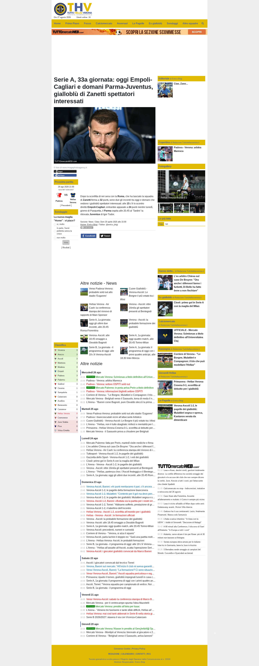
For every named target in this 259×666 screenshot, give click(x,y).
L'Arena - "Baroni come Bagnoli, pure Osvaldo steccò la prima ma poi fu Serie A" (128, 402)
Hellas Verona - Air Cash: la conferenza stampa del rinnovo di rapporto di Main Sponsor (132, 450)
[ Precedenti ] (66, 205)
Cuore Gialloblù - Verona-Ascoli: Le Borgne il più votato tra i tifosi (120, 420)
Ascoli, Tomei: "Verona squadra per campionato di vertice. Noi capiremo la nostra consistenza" (136, 584)
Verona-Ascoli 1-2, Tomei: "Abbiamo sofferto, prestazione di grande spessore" (127, 504)
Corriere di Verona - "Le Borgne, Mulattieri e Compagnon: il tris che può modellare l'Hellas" (134, 395)
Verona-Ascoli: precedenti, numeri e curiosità (110, 529)
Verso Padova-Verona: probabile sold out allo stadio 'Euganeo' (101, 292)
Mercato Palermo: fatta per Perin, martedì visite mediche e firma (119, 443)
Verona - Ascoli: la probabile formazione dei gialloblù (142, 323)
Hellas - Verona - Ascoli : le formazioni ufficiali (110, 515)
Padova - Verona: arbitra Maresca (104, 380)
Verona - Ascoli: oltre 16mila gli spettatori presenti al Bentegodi (140, 308)
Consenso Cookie (122, 649)
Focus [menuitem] (87, 23)
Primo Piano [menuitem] (72, 23)
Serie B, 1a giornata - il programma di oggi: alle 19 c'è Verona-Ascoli (101, 351)
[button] (66, 242)
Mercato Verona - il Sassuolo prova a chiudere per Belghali (117, 431)
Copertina (164, 142)
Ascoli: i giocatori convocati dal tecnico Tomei (110, 562)
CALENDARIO (127, 654)
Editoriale (164, 78)
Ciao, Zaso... (181, 83)
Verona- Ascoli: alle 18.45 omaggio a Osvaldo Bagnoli (99, 339)
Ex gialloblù (166, 297)
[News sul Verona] (73, 9)
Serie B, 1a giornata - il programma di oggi (108, 588)
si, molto (60, 224)
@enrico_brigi (112, 224)
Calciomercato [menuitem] (104, 23)
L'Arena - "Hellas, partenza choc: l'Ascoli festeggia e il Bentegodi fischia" (124, 471)
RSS (149, 654)
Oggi (161, 224)
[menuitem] (202, 23)
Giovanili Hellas (167, 373)
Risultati (66, 247)
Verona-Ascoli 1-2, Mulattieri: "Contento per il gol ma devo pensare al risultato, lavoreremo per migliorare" (142, 494)
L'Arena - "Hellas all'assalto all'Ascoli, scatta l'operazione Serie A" (121, 547)
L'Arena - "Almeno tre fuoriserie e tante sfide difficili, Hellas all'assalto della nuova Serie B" (134, 610)
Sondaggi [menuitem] (172, 23)
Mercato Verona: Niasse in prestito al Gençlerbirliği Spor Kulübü (125, 628)
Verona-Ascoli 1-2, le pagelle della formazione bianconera (117, 490)
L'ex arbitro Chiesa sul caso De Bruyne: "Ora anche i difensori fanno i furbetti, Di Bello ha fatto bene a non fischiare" (147, 446)
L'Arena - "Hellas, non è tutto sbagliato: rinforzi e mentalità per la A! (121, 424)
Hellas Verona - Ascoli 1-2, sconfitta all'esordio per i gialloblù (118, 512)
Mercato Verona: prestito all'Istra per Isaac (113, 606)
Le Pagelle (164, 400)
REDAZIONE (114, 654)
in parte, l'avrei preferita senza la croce (64, 231)
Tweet (106, 236)
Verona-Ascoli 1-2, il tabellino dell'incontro (108, 508)
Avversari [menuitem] (122, 23)
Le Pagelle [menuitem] (138, 23)
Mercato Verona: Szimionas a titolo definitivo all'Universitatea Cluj (126, 377)
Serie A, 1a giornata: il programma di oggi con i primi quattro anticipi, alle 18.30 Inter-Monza (134, 580)
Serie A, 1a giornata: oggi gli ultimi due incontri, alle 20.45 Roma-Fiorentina (126, 475)
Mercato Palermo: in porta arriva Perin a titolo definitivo (120, 387)
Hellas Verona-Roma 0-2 (174, 197)
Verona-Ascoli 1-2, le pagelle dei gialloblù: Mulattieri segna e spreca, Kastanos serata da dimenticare (139, 497)
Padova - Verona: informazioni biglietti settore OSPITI (114, 391)
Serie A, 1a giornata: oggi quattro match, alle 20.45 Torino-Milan (141, 339)
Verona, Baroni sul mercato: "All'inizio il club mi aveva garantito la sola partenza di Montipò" (134, 566)
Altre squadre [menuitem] (190, 23)
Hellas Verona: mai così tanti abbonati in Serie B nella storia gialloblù (123, 613)
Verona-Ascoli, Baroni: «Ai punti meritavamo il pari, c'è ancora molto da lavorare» (129, 486)
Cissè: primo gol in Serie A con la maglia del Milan (113, 461)
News (91, 222)
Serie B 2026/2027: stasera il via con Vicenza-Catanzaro (116, 617)
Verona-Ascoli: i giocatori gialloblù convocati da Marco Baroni (119, 551)
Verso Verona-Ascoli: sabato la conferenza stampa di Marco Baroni (121, 599)
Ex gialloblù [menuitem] (155, 23)
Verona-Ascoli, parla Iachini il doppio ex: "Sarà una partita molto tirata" (123, 537)
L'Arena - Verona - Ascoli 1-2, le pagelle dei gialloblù (114, 464)
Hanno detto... (166, 271)
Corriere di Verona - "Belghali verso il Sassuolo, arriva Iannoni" (119, 636)
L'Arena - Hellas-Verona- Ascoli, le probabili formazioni (115, 540)
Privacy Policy (138, 649)
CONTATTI (140, 654)
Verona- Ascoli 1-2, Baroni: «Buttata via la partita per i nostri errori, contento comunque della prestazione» (142, 501)
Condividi (90, 236)
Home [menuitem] (57, 23)
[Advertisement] (117, 259)
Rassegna (164, 349)
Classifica (60, 345)
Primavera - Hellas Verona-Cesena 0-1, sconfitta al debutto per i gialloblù (125, 428)
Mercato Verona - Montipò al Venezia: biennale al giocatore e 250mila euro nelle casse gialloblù (137, 632)
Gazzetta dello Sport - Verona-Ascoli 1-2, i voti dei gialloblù (117, 457)
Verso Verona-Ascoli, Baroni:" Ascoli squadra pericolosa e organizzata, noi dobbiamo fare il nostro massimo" (143, 573)
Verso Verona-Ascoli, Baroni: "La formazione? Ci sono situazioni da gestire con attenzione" (134, 570)
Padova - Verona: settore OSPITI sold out (108, 384)
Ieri (166, 224)
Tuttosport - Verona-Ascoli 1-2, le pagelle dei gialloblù (114, 453)
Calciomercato (167, 321)
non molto (61, 238)
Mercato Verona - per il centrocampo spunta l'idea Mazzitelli (117, 603)
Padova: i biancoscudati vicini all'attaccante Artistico (113, 417)
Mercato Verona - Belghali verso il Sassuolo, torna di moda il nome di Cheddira (128, 398)
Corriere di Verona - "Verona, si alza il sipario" (110, 533)
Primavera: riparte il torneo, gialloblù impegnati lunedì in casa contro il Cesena (127, 577)
